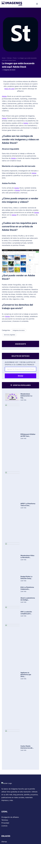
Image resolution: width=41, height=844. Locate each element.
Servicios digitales (9, 335)
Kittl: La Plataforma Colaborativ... (27, 588)
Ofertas (9, 58)
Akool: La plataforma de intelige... (27, 599)
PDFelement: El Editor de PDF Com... (27, 435)
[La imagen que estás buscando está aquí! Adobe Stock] (20, 35)
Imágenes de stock (9, 70)
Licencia (4, 826)
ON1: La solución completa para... (26, 613)
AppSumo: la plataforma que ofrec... (25, 674)
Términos (4, 820)
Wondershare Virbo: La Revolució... (27, 556)
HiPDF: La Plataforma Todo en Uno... (27, 504)
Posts (14, 58)
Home (3, 58)
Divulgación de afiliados (10, 817)
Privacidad (5, 823)
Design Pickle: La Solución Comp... (26, 577)
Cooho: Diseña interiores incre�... (27, 747)
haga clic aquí (9, 89)
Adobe (4, 96)
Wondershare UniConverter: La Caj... (26, 396)
